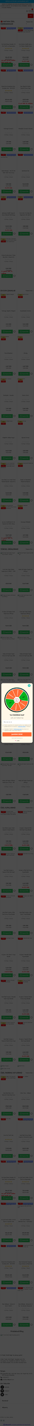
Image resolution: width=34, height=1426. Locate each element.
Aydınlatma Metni (22, 726)
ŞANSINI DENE (17, 734)
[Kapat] (29, 685)
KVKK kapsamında (18, 729)
